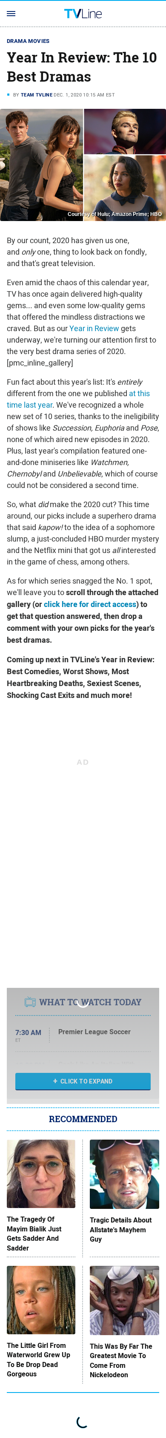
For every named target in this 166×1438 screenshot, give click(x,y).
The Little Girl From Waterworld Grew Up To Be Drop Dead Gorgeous (38, 1360)
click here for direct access (90, 604)
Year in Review (94, 328)
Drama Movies (28, 41)
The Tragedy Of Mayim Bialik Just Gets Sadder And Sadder (34, 1234)
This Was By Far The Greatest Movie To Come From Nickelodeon (121, 1361)
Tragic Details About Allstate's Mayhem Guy (121, 1230)
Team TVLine (36, 94)
